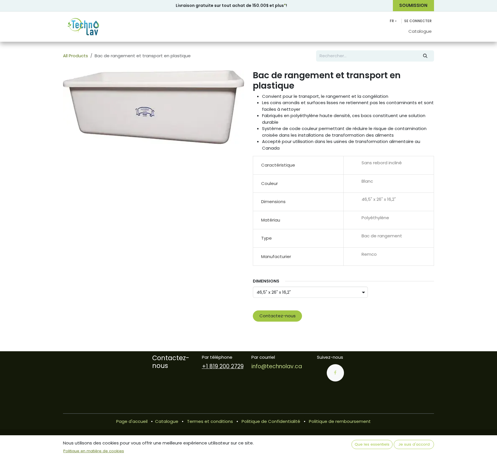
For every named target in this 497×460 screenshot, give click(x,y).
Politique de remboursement (340, 421)
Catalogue (166, 421)
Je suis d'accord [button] (414, 444)
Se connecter (418, 20)
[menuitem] (420, 31)
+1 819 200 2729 (223, 366)
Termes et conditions (210, 421)
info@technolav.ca (276, 366)
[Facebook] (335, 372)
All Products (75, 56)
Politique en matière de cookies (93, 451)
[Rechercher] (425, 56)
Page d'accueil (132, 421)
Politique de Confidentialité (271, 421)
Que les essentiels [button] (372, 444)
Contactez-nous (277, 316)
